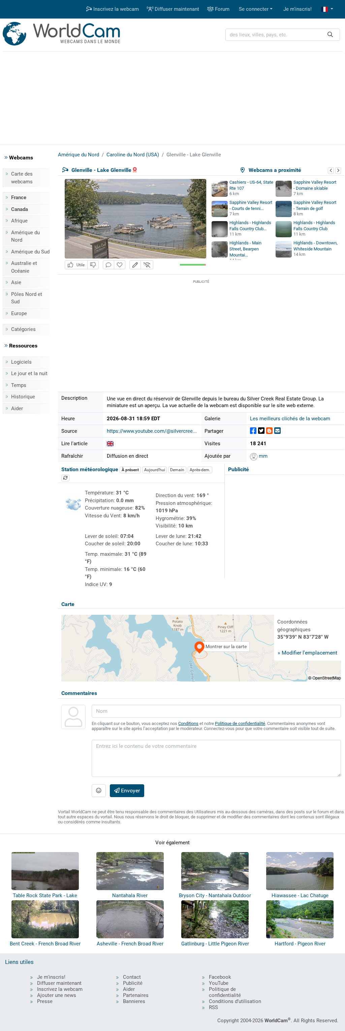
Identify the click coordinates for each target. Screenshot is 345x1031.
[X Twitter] (261, 431)
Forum (221, 9)
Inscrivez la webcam (115, 9)
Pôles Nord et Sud (26, 298)
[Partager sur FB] (253, 431)
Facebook (220, 977)
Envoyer (130, 790)
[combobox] (282, 35)
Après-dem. (200, 469)
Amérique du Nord (25, 236)
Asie (16, 282)
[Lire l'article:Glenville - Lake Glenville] (110, 444)
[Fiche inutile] (93, 264)
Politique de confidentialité (240, 723)
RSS (213, 1007)
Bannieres (134, 1001)
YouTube (218, 983)
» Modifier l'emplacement (307, 652)
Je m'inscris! (297, 9)
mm (262, 456)
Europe (19, 313)
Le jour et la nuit (29, 373)
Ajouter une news (56, 995)
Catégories (23, 329)
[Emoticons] (99, 790)
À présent (130, 469)
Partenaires (136, 995)
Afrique (19, 221)
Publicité (133, 983)
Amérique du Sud (30, 252)
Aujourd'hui (154, 469)
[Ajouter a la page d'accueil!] (119, 264)
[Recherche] (330, 35)
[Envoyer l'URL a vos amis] (277, 431)
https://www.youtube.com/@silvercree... (152, 431)
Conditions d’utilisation (235, 1001)
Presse (45, 1001)
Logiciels (21, 362)
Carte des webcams (22, 178)
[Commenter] (108, 264)
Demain (177, 469)
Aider (17, 408)
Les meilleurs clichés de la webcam (290, 419)
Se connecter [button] (254, 9)
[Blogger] (269, 431)
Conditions (188, 723)
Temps (18, 385)
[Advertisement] (172, 97)
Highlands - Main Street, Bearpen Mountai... (245, 248)
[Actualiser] (65, 478)
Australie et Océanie (24, 267)
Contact (132, 977)
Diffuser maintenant (176, 9)
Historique (23, 397)
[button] (327, 9)
